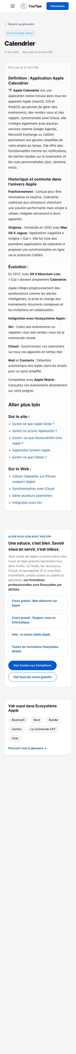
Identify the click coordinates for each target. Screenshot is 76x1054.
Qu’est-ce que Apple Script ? (33, 424)
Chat (15, 738)
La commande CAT (43, 729)
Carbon (17, 729)
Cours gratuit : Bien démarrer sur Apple (34, 603)
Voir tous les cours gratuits (32, 677)
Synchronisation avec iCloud (33, 488)
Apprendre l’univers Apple (31, 450)
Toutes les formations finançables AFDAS (35, 649)
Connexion (58, 6)
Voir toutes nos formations (32, 665)
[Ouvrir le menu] (12, 6)
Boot (37, 720)
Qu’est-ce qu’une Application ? (34, 431)
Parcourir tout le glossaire (27, 748)
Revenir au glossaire (21, 24)
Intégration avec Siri (27, 502)
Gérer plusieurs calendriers (32, 495)
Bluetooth (18, 720)
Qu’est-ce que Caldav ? (29, 457)
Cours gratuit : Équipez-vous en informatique (34, 620)
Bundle (53, 720)
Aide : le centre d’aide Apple (31, 634)
